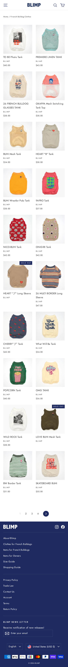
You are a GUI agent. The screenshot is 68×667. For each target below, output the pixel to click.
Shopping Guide (11, 567)
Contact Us (9, 591)
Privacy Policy (10, 580)
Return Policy (10, 609)
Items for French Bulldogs (16, 549)
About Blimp (9, 538)
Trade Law (8, 585)
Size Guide (9, 561)
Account (7, 597)
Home (5, 16)
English (12, 646)
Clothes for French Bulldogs (17, 544)
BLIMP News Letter (15, 622)
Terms (6, 603)
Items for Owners (12, 555)
